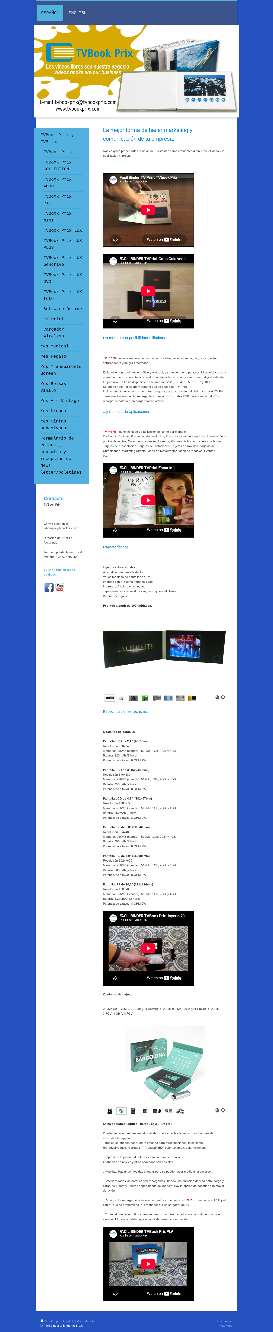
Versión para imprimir (59, 1321)
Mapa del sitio (86, 1321)
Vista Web (225, 1325)
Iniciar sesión (223, 1321)
